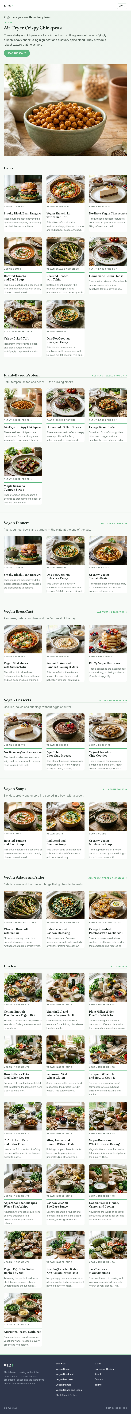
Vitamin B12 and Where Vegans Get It (60, 1013)
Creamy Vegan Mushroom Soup (100, 842)
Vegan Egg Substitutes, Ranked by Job (19, 1271)
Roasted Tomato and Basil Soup (15, 277)
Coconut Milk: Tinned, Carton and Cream (104, 1204)
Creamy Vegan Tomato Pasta (99, 576)
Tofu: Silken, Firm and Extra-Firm (16, 1142)
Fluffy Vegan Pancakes (104, 663)
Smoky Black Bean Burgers (22, 213)
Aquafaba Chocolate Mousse (58, 753)
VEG (8, 6)
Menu (122, 6)
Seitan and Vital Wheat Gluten (56, 1075)
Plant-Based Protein (66, 1395)
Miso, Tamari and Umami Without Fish (60, 1142)
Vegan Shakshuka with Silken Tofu (58, 215)
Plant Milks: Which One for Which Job (101, 1013)
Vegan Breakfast (65, 1374)
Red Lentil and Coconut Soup (56, 842)
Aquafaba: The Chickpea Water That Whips (20, 1204)
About (98, 1374)
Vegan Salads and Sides (69, 1390)
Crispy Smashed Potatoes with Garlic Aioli (106, 931)
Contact (99, 1379)
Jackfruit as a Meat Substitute (99, 1271)
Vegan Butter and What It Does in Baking (104, 1142)
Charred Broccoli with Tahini (58, 277)
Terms (98, 1384)
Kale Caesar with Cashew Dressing (58, 931)
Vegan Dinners (63, 1384)
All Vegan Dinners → (113, 523)
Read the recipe (17, 53)
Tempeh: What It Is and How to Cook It (102, 1075)
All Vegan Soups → (115, 789)
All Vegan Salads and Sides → (108, 878)
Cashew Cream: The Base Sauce (57, 1204)
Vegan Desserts (64, 1379)
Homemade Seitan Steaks (106, 276)
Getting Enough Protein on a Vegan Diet (19, 1013)
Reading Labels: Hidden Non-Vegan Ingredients (62, 1271)
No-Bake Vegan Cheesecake (108, 213)
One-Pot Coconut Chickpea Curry (58, 340)
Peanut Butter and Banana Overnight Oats (62, 665)
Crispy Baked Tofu (16, 338)
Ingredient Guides (104, 1369)
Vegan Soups (63, 1369)
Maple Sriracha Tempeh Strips (14, 487)
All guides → (119, 967)
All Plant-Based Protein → (109, 376)
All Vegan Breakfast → (112, 612)
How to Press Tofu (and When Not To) (16, 1075)
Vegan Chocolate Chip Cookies (100, 753)
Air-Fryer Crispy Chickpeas (33, 28)
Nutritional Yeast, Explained (22, 1331)
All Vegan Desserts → (113, 700)
